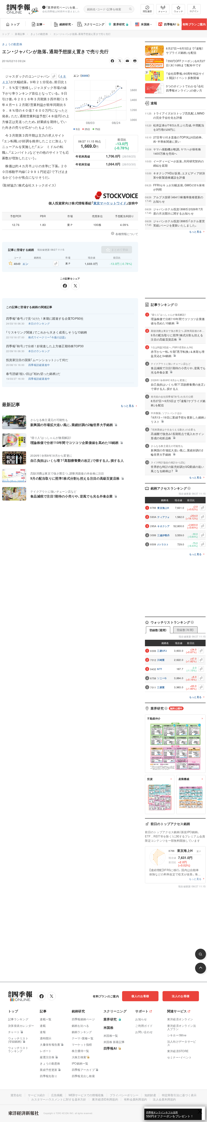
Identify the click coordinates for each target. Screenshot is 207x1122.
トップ (15, 24)
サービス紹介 (36, 1095)
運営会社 (16, 1095)
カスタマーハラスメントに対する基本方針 (58, 1099)
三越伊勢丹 (163, 535)
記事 (40, 24)
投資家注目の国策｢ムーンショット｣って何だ (37, 360)
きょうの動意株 (39, 34)
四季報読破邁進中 (39, 364)
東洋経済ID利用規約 (105, 1099)
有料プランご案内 (194, 24)
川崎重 (161, 660)
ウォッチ (178, 11)
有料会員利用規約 (135, 1099)
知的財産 (150, 1095)
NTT (159, 669)
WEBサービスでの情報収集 (86, 1095)
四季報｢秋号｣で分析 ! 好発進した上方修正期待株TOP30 (44, 346)
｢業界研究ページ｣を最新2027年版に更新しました (63, 7)
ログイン (194, 11)
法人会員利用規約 (164, 1099)
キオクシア (163, 526)
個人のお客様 (140, 996)
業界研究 (119, 24)
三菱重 (161, 687)
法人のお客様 (181, 996)
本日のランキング (39, 323)
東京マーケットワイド (109, 203)
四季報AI (170, 24)
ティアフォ (163, 517)
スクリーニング (94, 24)
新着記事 (20, 34)
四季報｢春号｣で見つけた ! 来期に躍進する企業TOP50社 (44, 318)
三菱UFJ (162, 651)
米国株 (145, 24)
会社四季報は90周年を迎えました (61, 11)
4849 (84, 75)
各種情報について (126, 234)
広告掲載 (57, 1095)
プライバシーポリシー (124, 1095)
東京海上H (163, 508)
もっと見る (127, 405)
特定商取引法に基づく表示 (179, 1095)
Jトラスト (163, 544)
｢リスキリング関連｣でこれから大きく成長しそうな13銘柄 (46, 332)
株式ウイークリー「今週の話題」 (47, 337)
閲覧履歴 (147, 11)
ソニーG (161, 678)
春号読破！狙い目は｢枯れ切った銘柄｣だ (33, 374)
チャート (162, 11)
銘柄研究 (65, 24)
